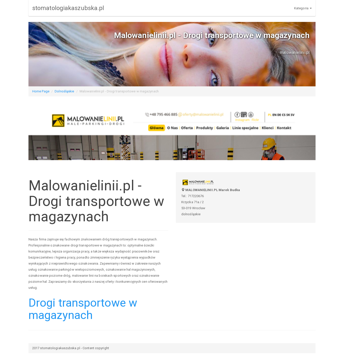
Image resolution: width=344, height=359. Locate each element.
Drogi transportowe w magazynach (82, 309)
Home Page (40, 91)
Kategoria (301, 8)
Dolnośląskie (64, 91)
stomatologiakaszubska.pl (68, 8)
